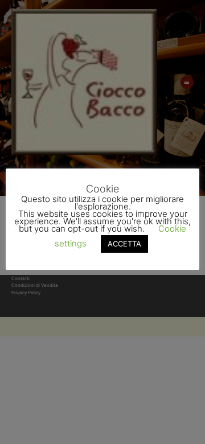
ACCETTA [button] (124, 243)
